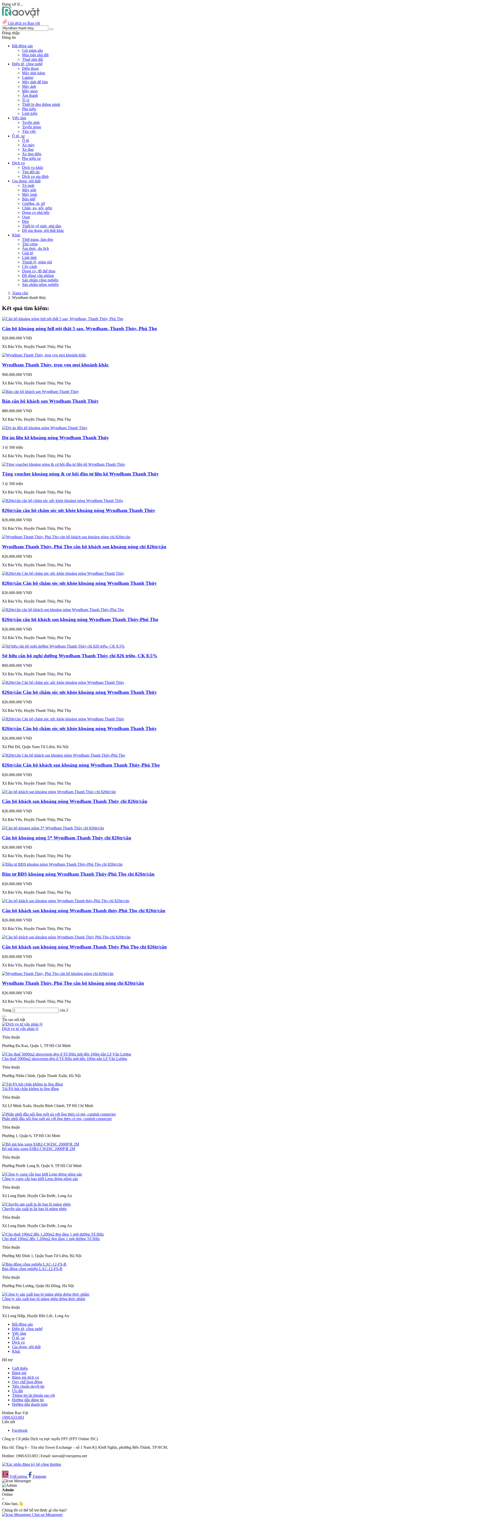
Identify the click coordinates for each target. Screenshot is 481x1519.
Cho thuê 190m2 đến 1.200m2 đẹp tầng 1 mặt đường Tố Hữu (51, 1239)
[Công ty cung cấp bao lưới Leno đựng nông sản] (42, 1174)
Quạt (26, 217)
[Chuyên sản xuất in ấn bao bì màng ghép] (36, 1204)
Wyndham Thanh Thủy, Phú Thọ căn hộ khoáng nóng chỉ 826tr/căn (73, 983)
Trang (7, 1010)
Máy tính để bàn (35, 82)
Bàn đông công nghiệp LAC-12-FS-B (32, 1269)
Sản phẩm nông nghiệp (40, 284)
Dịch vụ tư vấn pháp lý (20, 1029)
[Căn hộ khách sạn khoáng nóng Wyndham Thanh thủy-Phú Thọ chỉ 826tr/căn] (65, 901)
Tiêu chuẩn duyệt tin (28, 1386)
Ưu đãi (17, 1391)
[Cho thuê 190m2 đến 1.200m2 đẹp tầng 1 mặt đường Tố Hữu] (53, 1234)
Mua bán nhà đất (35, 55)
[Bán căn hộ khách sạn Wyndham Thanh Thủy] (40, 391)
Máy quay (30, 91)
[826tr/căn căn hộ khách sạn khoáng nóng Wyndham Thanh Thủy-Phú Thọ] (63, 610)
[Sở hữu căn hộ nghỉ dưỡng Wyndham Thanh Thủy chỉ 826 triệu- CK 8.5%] (63, 646)
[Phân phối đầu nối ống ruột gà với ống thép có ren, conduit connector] (59, 1114)
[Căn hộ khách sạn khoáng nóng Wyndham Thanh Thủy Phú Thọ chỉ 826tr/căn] (66, 937)
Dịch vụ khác (32, 167)
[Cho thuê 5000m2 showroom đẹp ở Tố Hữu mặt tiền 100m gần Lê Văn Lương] (66, 1054)
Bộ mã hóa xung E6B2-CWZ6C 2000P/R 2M (38, 1149)
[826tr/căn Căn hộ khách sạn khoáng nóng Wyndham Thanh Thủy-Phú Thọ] (63, 755)
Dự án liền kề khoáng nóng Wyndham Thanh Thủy (55, 437)
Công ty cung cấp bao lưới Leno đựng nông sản (40, 1179)
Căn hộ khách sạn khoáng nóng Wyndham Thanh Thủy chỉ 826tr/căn (74, 801)
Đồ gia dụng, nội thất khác (43, 230)
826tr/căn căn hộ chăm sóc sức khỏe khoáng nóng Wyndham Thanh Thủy (78, 510)
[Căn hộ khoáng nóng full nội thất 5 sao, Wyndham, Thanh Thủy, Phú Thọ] (62, 319)
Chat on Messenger (47, 1514)
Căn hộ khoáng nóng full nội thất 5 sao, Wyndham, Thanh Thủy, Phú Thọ (79, 328)
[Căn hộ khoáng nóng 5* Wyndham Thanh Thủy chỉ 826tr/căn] (53, 828)
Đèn (25, 221)
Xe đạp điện (31, 154)
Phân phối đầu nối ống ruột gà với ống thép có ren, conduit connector (57, 1119)
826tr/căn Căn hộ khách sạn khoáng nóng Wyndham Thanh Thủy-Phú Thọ (81, 765)
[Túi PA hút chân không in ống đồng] (32, 1084)
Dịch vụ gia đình (35, 176)
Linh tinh (29, 257)
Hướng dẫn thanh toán (30, 1404)
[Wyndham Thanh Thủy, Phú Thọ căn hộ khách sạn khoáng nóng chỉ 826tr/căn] (66, 537)
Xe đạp (28, 149)
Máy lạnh (29, 194)
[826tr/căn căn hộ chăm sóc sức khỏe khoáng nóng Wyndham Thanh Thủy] (62, 500)
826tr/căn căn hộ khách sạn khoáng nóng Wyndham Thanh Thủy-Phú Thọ (80, 619)
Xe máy (28, 145)
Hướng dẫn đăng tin (28, 1400)
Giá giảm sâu (32, 50)
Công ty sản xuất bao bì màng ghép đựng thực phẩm (43, 1299)
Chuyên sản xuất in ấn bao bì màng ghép (34, 1209)
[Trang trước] (4, 1016)
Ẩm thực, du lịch (35, 248)
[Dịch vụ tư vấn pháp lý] (22, 1024)
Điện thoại (30, 68)
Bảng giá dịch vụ (25, 1377)
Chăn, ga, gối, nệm (37, 208)
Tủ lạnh (28, 185)
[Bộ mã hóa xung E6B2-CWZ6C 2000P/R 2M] (40, 1144)
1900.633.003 (13, 1417)
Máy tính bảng (33, 73)
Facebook (20, 1430)
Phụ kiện (29, 109)
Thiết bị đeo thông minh (41, 104)
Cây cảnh (29, 266)
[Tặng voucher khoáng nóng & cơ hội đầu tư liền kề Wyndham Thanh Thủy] (63, 464)
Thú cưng (30, 244)
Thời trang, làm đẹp (37, 239)
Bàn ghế (28, 199)
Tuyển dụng (31, 127)
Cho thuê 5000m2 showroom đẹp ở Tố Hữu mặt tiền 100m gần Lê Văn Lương (64, 1059)
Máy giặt (29, 190)
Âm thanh (30, 95)
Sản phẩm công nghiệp (40, 280)
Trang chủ (20, 293)
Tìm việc (29, 131)
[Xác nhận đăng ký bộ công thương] (31, 1464)
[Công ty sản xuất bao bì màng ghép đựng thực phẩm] (45, 1294)
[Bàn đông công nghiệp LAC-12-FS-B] (34, 1264)
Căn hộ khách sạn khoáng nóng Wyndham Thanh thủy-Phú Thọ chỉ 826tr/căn (83, 910)
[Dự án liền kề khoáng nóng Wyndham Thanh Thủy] (44, 428)
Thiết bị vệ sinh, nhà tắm (41, 226)
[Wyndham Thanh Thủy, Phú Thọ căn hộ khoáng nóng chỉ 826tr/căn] (57, 973)
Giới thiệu (20, 1368)
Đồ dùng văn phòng (38, 275)
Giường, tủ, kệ (33, 203)
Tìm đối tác (31, 172)
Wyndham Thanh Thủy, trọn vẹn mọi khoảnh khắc (55, 364)
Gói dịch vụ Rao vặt (24, 23)
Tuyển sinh (31, 122)
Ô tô (25, 140)
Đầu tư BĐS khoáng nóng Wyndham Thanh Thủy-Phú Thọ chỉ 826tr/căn (78, 874)
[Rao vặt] (21, 16)
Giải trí (27, 253)
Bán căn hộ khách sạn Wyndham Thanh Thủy (50, 401)
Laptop (27, 77)
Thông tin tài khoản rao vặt (33, 1395)
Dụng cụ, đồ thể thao (38, 271)
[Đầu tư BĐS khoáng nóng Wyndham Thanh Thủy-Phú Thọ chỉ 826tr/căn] (62, 864)
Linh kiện (29, 113)
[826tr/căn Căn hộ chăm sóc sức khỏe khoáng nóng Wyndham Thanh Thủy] (63, 573)
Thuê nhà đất (32, 59)
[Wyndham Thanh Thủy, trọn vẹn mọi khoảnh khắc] (44, 355)
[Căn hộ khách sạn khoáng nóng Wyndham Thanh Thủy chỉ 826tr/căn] (59, 792)
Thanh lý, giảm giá (37, 262)
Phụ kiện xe (31, 158)
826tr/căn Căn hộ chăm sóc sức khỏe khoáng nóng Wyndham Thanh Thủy (79, 583)
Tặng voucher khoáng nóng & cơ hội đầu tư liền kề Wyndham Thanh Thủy (80, 473)
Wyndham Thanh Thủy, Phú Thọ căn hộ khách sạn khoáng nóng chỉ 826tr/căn (84, 546)
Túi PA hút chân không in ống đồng (30, 1089)
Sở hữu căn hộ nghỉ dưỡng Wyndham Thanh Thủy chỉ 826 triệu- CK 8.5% (79, 655)
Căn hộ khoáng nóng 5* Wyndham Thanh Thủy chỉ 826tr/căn (66, 837)
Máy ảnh (29, 86)
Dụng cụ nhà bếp (35, 212)
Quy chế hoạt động (27, 1382)
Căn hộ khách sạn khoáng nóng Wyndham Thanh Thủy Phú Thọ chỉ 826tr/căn (84, 946)
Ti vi (25, 100)
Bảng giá (19, 1373)
